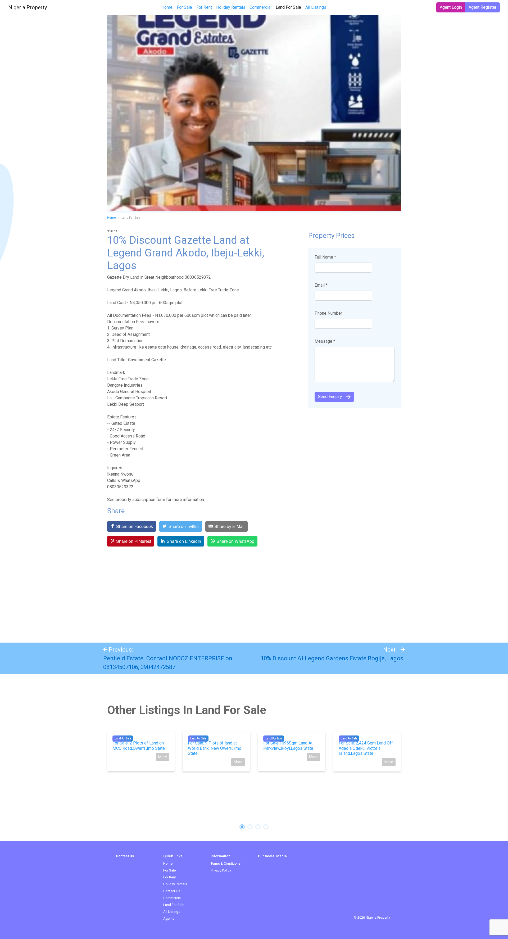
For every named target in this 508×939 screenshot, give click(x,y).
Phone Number (328, 313)
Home (167, 7)
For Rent (204, 7)
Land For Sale (289, 7)
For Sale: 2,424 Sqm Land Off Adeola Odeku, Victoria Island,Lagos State (366, 748)
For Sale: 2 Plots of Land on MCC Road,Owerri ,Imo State (138, 746)
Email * (321, 285)
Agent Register (482, 7)
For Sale (184, 7)
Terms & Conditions (226, 863)
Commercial (260, 7)
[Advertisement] (254, 595)
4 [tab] (266, 826)
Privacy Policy (221, 870)
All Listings (315, 7)
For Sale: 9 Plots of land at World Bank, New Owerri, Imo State (214, 748)
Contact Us (171, 891)
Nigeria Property (27, 7)
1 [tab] (242, 826)
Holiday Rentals (230, 7)
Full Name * (325, 257)
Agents (168, 918)
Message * (325, 341)
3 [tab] (258, 826)
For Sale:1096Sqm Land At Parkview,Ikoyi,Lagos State (288, 746)
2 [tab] (250, 826)
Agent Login (451, 7)
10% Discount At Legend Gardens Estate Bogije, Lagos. (333, 658)
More (162, 757)
